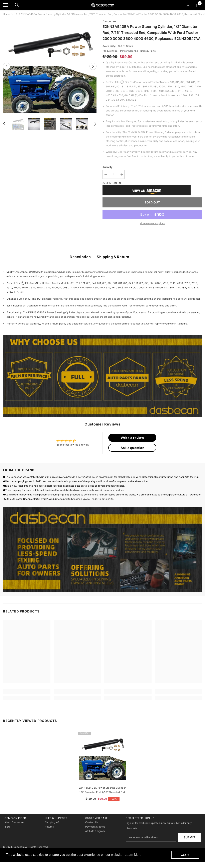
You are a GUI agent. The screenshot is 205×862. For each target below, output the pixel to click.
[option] (49, 66)
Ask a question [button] (132, 448)
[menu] (5, 5)
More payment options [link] (152, 223)
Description (80, 257)
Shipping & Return (113, 257)
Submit (189, 837)
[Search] (16, 5)
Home (6, 14)
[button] (6, 66)
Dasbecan (109, 21)
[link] (102, 376)
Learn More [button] (133, 854)
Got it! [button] (185, 854)
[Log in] (188, 5)
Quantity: (107, 167)
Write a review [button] (132, 438)
